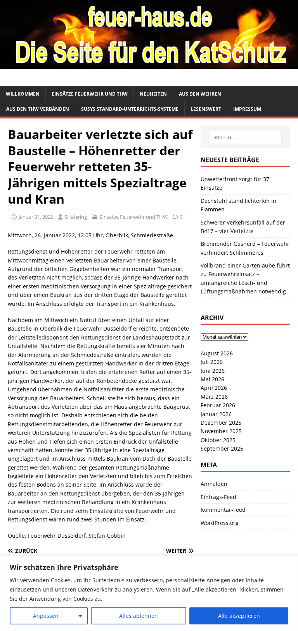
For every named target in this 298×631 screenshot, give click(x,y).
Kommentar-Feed (223, 509)
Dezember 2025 (221, 422)
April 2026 (214, 387)
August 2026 (217, 353)
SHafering (75, 216)
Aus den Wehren (200, 94)
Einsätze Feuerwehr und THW (90, 94)
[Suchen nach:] (245, 137)
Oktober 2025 (218, 440)
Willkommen (23, 94)
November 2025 (221, 431)
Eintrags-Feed (218, 497)
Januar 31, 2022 (36, 216)
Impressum (247, 109)
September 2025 (222, 448)
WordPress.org (220, 522)
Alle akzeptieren (239, 615)
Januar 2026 (216, 414)
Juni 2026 (213, 370)
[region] (149, 593)
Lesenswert (206, 109)
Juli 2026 (212, 361)
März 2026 (214, 396)
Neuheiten (153, 94)
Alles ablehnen (138, 615)
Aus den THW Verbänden (37, 109)
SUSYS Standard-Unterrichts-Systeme (129, 109)
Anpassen (46, 615)
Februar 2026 (218, 405)
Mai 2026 (212, 379)
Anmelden (214, 483)
